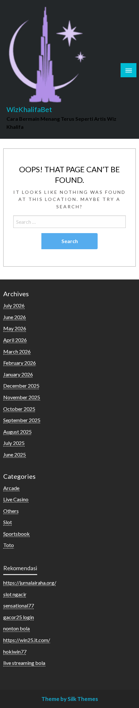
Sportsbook (16, 534)
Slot (7, 522)
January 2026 (18, 374)
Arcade (11, 488)
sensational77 (18, 605)
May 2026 (14, 328)
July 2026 (14, 305)
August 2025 (17, 432)
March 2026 (17, 351)
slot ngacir (15, 594)
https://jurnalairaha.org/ (29, 583)
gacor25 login (18, 617)
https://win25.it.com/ (26, 640)
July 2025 (14, 443)
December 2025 (21, 385)
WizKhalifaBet (29, 109)
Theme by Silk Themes (69, 698)
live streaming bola (24, 663)
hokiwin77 (15, 651)
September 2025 (21, 420)
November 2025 (21, 397)
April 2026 (15, 340)
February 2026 (19, 363)
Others (11, 511)
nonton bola (16, 628)
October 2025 (19, 409)
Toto (8, 545)
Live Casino (15, 499)
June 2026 (14, 317)
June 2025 (14, 454)
